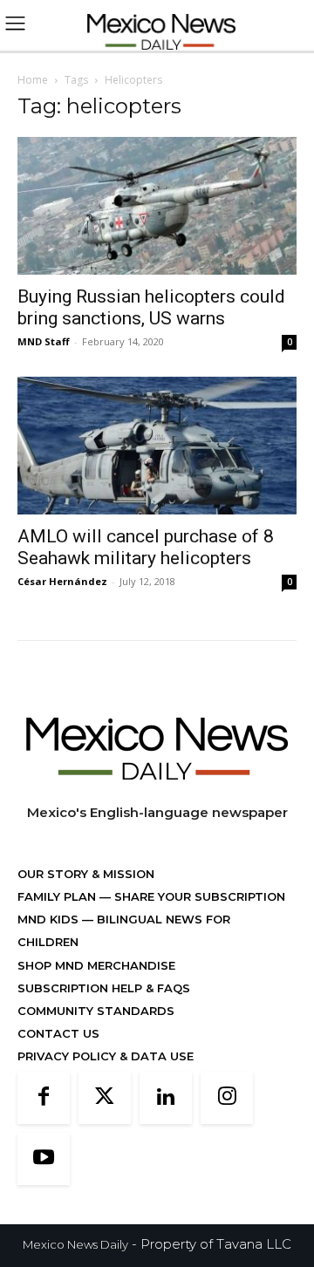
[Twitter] (104, 1098)
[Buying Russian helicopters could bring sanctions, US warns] (157, 206)
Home (32, 79)
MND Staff (43, 341)
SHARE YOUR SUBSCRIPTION (198, 896)
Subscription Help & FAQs (103, 988)
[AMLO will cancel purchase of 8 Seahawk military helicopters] (157, 445)
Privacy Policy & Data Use (105, 1056)
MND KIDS (49, 919)
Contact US (58, 1033)
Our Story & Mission (85, 874)
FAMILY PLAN (58, 896)
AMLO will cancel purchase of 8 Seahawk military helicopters (145, 547)
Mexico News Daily (75, 1244)
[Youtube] (43, 1159)
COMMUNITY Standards (95, 1011)
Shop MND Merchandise (96, 965)
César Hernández (62, 581)
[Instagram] (227, 1098)
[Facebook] (43, 1098)
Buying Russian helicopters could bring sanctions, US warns (151, 307)
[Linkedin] (166, 1098)
